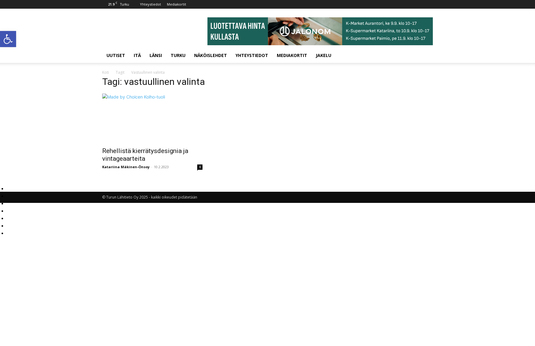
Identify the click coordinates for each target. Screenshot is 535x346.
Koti (105, 72)
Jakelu (323, 55)
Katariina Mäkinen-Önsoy (126, 166)
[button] (8, 39)
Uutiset (116, 55)
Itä (137, 55)
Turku (178, 55)
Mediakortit (176, 4)
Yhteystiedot (150, 4)
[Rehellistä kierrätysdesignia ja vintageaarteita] (152, 118)
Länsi (156, 55)
